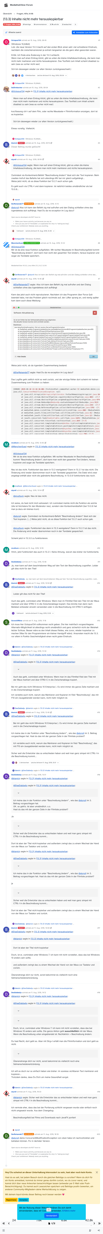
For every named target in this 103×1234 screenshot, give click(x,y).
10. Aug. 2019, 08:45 (38, 40)
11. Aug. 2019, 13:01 (38, 775)
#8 (99, 443)
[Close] (97, 1172)
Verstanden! (51, 1215)
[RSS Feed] (75, 24)
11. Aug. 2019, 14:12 (38, 992)
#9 (99, 490)
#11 (99, 562)
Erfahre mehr (68, 1210)
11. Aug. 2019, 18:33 (33, 1092)
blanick (14, 143)
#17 (98, 928)
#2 (99, 88)
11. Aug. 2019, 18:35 (51, 1134)
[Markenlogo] (6, 5)
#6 (99, 243)
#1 (99, 40)
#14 (98, 651)
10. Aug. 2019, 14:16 (35, 548)
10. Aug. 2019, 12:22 (57, 243)
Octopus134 (16, 40)
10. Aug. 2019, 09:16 (34, 159)
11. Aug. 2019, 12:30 (38, 651)
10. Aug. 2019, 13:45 (34, 279)
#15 (98, 712)
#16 (98, 775)
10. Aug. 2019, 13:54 (34, 490)
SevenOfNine (16, 621)
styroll (13, 159)
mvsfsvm (15, 443)
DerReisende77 (17, 204)
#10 (98, 548)
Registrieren (11, 1200)
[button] (3, 1230)
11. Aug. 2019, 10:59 (41, 583)
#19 (98, 1092)
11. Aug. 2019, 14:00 (41, 928)
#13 (98, 621)
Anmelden (23, 1200)
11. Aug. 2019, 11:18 (39, 621)
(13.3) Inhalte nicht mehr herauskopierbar (52, 91)
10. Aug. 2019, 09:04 (40, 88)
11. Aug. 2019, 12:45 (41, 712)
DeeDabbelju (16, 562)
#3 (99, 143)
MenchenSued (17, 243)
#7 (99, 279)
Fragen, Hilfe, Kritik (13, 24)
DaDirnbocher (16, 88)
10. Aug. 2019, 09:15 (42, 143)
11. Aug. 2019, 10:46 (38, 562)
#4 (99, 159)
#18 (98, 992)
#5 (99, 204)
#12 (98, 583)
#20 (98, 1134)
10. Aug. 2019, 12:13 (51, 204)
